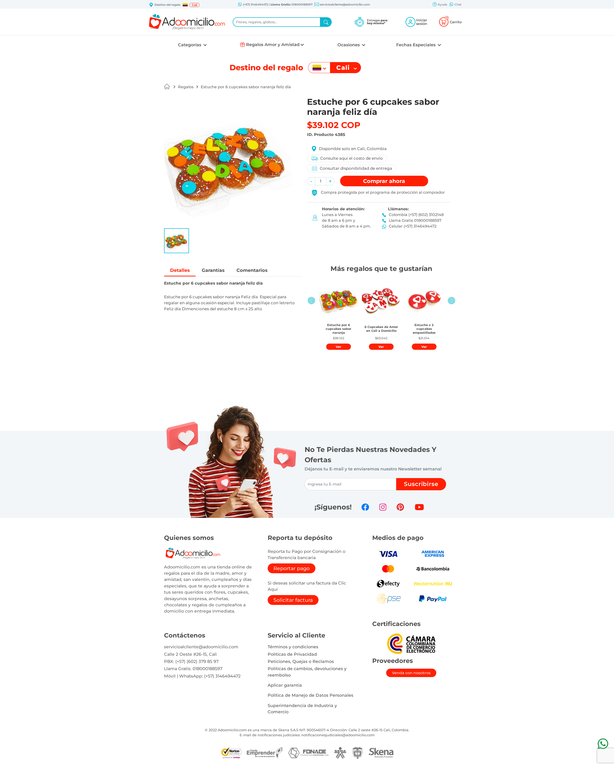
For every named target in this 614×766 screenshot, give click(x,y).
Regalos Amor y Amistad (273, 44)
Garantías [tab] (213, 270)
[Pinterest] (400, 507)
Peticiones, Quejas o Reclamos (301, 661)
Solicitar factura (293, 600)
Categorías (190, 44)
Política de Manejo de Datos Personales (310, 695)
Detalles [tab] (180, 270)
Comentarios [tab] (251, 270)
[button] (185, 4)
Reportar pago (291, 568)
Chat (457, 4)
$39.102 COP (333, 125)
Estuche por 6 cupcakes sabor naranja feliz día (246, 87)
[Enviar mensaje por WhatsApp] (603, 743)
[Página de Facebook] (365, 507)
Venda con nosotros (411, 673)
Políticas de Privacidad (292, 654)
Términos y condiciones (293, 646)
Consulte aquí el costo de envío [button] (351, 158)
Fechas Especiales (416, 44)
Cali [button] (194, 5)
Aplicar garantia (285, 685)
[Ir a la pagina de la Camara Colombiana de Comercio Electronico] (411, 643)
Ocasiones (349, 44)
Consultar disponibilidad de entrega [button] (356, 168)
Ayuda (442, 4)
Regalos (186, 87)
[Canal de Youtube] (419, 507)
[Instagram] (383, 507)
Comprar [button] (384, 181)
